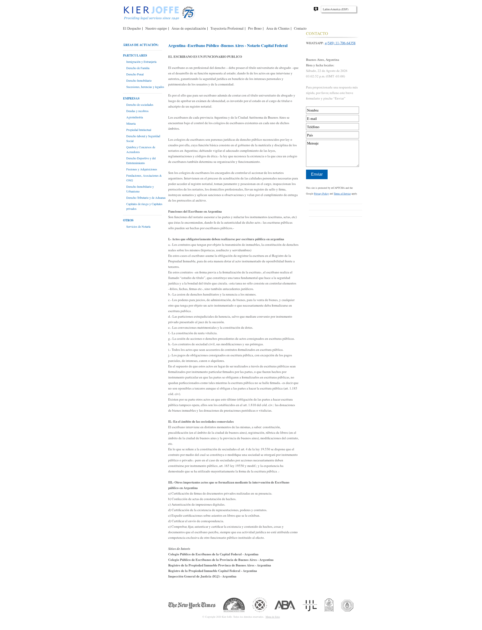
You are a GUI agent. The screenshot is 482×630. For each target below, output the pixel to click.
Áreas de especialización (188, 28)
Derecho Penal (135, 74)
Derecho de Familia (137, 68)
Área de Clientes (277, 28)
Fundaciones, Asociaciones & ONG (144, 177)
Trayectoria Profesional (227, 28)
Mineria (131, 123)
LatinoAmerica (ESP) (335, 9)
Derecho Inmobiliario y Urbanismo (140, 188)
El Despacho (132, 28)
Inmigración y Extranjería (141, 62)
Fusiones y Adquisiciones (141, 169)
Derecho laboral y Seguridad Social (143, 138)
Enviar (317, 174)
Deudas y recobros (137, 111)
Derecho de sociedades (139, 105)
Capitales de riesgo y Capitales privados (144, 206)
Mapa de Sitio (273, 616)
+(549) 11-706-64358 (340, 42)
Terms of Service (342, 193)
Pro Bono (255, 28)
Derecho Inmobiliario (139, 80)
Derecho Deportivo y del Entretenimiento (141, 160)
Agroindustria (134, 117)
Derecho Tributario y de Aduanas (146, 198)
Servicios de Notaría (138, 226)
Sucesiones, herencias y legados (145, 87)
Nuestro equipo (156, 28)
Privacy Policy (321, 193)
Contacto (300, 28)
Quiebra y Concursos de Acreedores (140, 149)
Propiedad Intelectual (138, 130)
